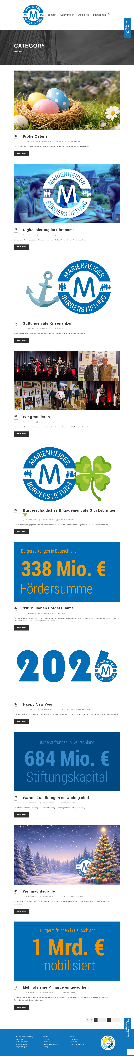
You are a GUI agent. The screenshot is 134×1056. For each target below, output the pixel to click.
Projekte (67, 235)
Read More (21, 153)
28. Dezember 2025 (31, 803)
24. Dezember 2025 (31, 896)
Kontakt (72, 1037)
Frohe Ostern (35, 136)
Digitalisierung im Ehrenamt (48, 230)
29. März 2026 (30, 235)
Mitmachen (99, 14)
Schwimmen (67, 14)
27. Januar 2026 (31, 613)
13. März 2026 (30, 328)
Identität (51, 14)
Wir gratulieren (36, 417)
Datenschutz (74, 1039)
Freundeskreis (70, 709)
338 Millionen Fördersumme (48, 608)
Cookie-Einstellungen (77, 1044)
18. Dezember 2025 (31, 992)
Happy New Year (38, 704)
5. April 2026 (30, 141)
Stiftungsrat (68, 141)
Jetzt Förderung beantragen (127, 28)
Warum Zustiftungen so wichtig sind (56, 798)
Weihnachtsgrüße (39, 891)
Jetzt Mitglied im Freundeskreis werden (127, 1028)
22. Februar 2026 (31, 519)
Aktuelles (83, 14)
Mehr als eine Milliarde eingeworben (56, 987)
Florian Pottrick (45, 141)
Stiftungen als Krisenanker (47, 323)
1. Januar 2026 (30, 709)
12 (113, 1019)
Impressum (73, 1042)
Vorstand (77, 141)
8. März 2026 (30, 422)
